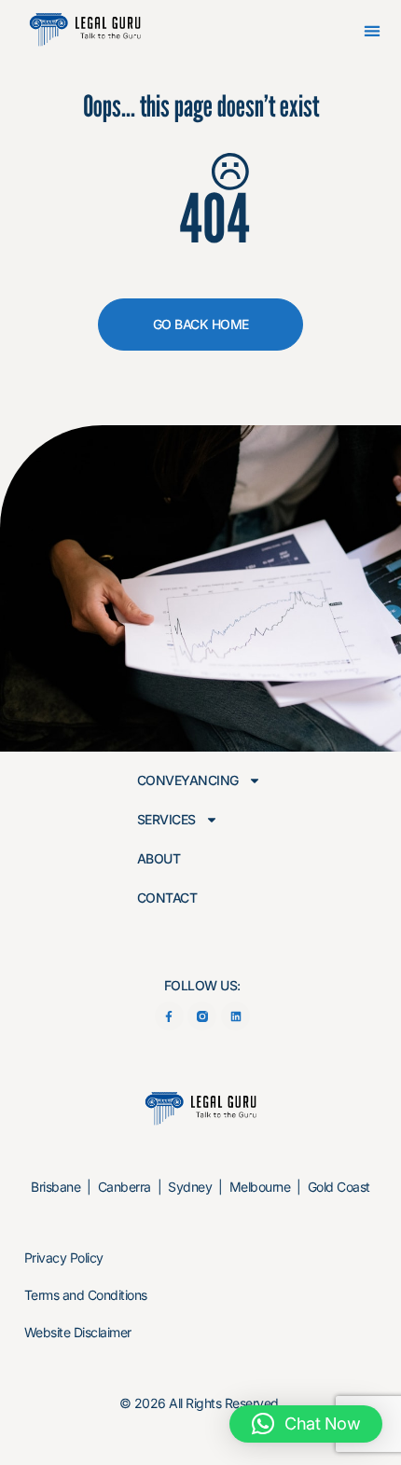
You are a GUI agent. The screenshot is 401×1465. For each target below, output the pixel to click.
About (159, 858)
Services (166, 819)
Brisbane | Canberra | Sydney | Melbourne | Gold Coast (200, 1187)
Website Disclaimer (77, 1332)
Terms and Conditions (85, 1295)
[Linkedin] (235, 1016)
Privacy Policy (64, 1257)
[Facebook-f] (169, 1016)
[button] (372, 31)
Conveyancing (188, 780)
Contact (167, 898)
